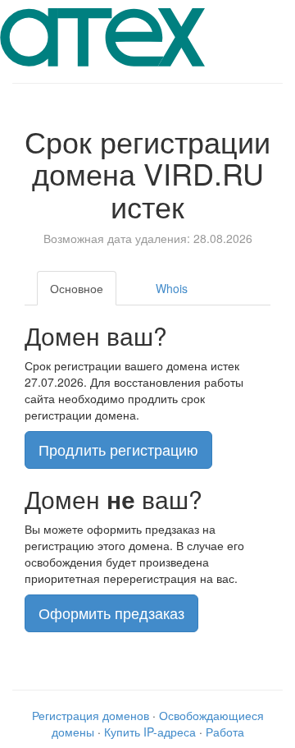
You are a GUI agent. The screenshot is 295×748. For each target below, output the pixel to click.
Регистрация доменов (90, 715)
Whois (172, 288)
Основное (76, 288)
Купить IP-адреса (150, 731)
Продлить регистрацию (118, 449)
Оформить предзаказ (111, 612)
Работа (225, 731)
